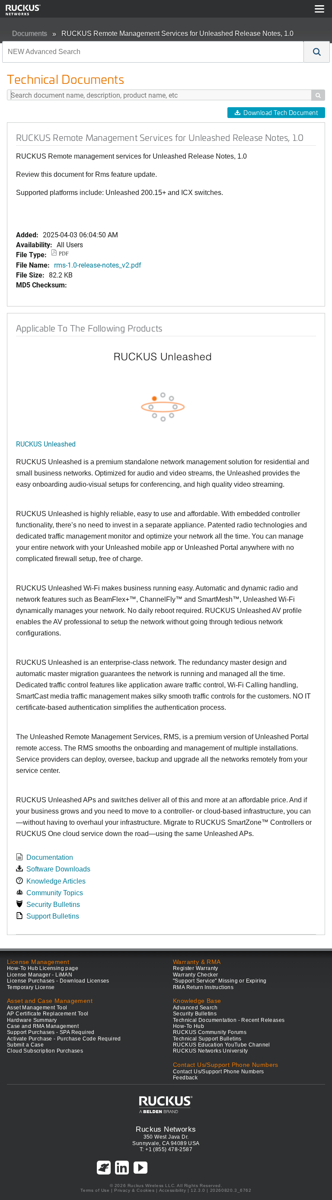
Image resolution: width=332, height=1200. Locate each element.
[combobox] (153, 52)
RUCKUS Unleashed (46, 443)
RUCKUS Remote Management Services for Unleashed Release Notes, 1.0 (177, 33)
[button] (317, 52)
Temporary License (31, 987)
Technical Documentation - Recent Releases (228, 1020)
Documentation (49, 857)
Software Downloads (58, 869)
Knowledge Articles (56, 881)
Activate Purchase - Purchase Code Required (64, 1039)
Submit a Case (25, 1045)
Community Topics (54, 893)
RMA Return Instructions (203, 987)
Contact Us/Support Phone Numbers (218, 1072)
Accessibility (172, 1190)
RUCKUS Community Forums (209, 1032)
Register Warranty (195, 968)
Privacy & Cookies (134, 1190)
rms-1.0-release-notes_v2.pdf (97, 264)
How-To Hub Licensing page (42, 968)
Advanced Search (195, 1008)
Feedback (185, 1078)
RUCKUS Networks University (210, 1051)
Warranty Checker (195, 975)
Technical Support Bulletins (207, 1039)
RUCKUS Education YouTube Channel (221, 1045)
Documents (29, 33)
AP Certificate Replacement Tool (47, 1014)
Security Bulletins (53, 904)
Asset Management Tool (37, 1008)
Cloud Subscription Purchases (45, 1051)
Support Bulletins (52, 916)
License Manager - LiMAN (39, 975)
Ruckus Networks (166, 1129)
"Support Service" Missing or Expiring (220, 981)
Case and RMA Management (43, 1026)
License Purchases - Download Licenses (58, 981)
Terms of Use (94, 1190)
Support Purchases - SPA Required (51, 1032)
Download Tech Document (280, 113)
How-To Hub (188, 1026)
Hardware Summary (32, 1020)
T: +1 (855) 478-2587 (166, 1149)
